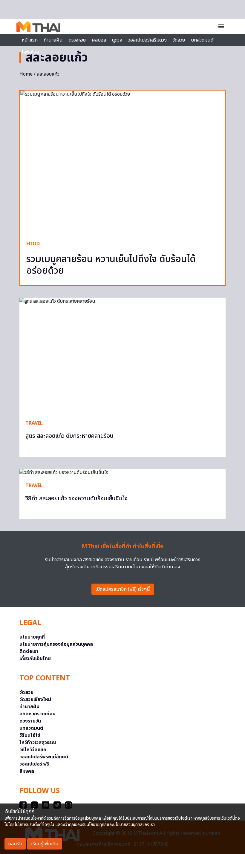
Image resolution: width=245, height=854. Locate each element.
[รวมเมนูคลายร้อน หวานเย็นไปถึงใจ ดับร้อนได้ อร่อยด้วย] (122, 162)
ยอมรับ (15, 843)
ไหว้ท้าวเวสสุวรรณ (37, 742)
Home (26, 74)
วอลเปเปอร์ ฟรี (34, 764)
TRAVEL (34, 423)
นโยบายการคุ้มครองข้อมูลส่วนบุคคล (56, 644)
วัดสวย (179, 40)
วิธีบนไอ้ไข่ (29, 735)
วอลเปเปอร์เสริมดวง (147, 40)
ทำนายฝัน (53, 40)
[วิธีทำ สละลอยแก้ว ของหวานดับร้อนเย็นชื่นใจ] (122, 472)
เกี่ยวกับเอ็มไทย (35, 658)
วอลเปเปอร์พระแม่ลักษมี (43, 756)
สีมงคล (26, 771)
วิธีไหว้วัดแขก (32, 749)
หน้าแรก (30, 40)
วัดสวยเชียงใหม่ (35, 699)
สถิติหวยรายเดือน (37, 713)
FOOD (33, 243)
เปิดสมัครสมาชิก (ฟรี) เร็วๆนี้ (122, 589)
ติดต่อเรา (29, 651)
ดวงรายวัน (30, 721)
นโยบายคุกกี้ (32, 637)
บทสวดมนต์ (202, 40)
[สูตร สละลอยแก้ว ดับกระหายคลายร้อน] (122, 356)
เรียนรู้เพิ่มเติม (44, 843)
